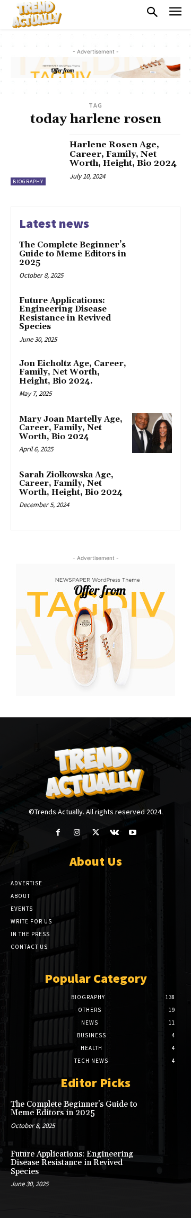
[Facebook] (58, 832)
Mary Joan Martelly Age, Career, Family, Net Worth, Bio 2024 (71, 428)
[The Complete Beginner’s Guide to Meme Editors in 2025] (152, 259)
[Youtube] (133, 832)
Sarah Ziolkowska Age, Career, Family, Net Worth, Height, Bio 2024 (71, 483)
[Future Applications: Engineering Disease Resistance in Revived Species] (152, 314)
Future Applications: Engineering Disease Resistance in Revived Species (65, 314)
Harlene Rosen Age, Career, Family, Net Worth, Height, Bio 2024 (123, 153)
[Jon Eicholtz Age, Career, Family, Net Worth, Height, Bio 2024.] (152, 377)
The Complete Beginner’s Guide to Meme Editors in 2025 (72, 254)
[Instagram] (76, 832)
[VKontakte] (114, 832)
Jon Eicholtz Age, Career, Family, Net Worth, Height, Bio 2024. (72, 372)
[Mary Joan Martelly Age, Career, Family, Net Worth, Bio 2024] (152, 433)
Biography (28, 181)
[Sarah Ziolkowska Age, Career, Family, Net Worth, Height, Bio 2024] (152, 489)
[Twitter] (95, 832)
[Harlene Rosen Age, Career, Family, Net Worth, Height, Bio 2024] (36, 160)
